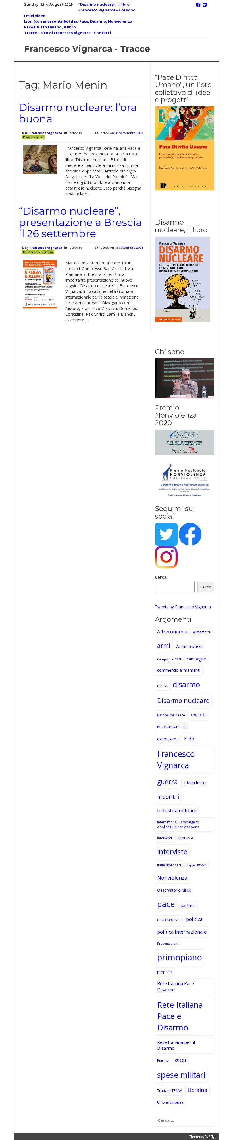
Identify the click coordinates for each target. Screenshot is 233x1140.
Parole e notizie (33, 137)
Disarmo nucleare (183, 700)
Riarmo (163, 1060)
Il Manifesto (195, 782)
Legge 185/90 (196, 865)
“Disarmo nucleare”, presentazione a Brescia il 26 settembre (80, 222)
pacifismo (187, 905)
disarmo (186, 684)
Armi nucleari (190, 646)
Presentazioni (167, 943)
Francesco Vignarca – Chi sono (107, 10)
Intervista (185, 837)
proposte (165, 971)
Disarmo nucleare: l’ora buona (78, 113)
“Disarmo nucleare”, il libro (104, 4)
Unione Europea (170, 1102)
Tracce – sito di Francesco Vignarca (57, 32)
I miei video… (36, 15)
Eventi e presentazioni (38, 252)
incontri (168, 797)
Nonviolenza (172, 877)
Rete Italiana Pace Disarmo (175, 986)
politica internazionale (182, 932)
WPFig (210, 1136)
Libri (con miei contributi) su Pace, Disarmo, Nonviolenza (78, 21)
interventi (164, 838)
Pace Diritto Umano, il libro (50, 27)
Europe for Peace (171, 715)
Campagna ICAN (169, 659)
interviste (172, 851)
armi (163, 645)
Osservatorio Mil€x (174, 890)
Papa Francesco (168, 920)
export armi (167, 738)
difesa (162, 685)
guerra (167, 781)
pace (166, 904)
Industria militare (176, 810)
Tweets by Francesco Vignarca (183, 606)
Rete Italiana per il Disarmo (176, 1045)
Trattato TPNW (169, 1090)
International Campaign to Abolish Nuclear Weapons (178, 824)
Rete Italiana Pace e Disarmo (180, 1016)
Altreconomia (172, 631)
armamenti (202, 632)
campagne (196, 659)
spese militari (181, 1074)
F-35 (189, 738)
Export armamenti (171, 726)
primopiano (179, 957)
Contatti (102, 32)
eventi (199, 714)
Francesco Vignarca (46, 133)
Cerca (161, 577)
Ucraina (197, 1089)
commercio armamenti (178, 670)
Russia (180, 1060)
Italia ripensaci (169, 865)
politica (194, 919)
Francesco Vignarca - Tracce (87, 49)
